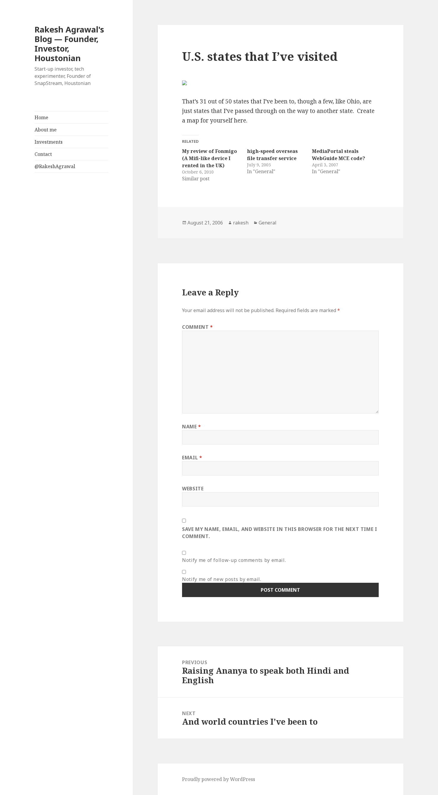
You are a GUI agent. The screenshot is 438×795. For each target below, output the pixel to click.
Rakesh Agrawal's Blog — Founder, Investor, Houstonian (69, 43)
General (268, 222)
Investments (49, 142)
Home (41, 117)
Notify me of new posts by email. (221, 579)
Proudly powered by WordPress (218, 779)
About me (46, 129)
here (240, 120)
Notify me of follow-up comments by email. (234, 560)
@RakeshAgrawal (55, 166)
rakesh (240, 222)
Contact (43, 154)
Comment (197, 327)
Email (192, 457)
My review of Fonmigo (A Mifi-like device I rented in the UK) (209, 158)
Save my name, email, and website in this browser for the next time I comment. (279, 533)
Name (191, 426)
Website (193, 488)
